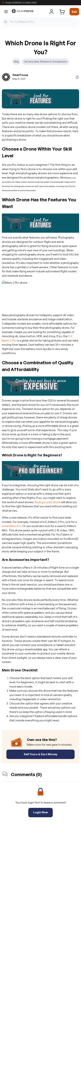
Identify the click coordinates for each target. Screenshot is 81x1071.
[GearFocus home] (22, 11)
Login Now (40, 812)
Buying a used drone (47, 502)
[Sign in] (51, 11)
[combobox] (40, 22)
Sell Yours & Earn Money (40, 754)
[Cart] (62, 11)
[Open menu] (6, 12)
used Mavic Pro (11, 526)
